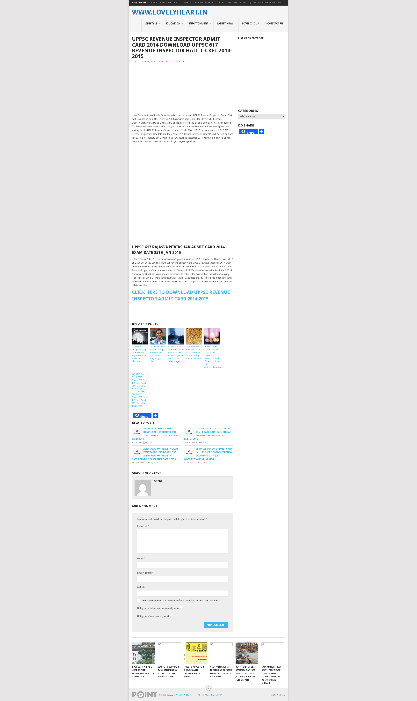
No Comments (178, 61)
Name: (141, 558)
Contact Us (275, 23)
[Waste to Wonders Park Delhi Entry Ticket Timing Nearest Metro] (169, 653)
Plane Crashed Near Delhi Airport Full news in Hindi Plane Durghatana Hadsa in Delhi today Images (176, 354)
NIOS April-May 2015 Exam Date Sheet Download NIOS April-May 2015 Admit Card (193, 353)
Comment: (143, 526)
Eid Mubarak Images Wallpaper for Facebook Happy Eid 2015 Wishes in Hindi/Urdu (140, 354)
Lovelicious (250, 23)
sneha (134, 61)
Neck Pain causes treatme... (267, 3)
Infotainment (198, 23)
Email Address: (145, 572)
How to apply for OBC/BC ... (233, 3)
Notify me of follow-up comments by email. (158, 608)
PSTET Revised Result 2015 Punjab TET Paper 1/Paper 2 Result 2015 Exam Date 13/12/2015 (140, 398)
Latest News (225, 23)
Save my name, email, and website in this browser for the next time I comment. (180, 600)
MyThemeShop (213, 695)
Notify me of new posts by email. (153, 616)
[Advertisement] (182, 88)
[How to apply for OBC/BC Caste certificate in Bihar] (195, 653)
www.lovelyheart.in (170, 12)
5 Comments (190, 463)
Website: (141, 587)
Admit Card (163, 61)
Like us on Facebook (251, 38)
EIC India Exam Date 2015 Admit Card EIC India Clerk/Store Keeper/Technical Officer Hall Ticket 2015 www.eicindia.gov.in (212, 357)
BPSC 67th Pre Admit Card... (165, 3)
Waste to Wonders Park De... (199, 3)
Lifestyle (151, 23)
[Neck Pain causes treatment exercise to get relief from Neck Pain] (221, 653)
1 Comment (137, 442)
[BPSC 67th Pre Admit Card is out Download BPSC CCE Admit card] (143, 653)
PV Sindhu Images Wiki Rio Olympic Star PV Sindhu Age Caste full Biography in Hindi (158, 354)
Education (172, 23)
